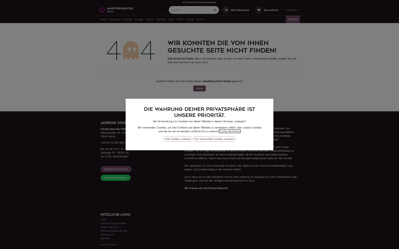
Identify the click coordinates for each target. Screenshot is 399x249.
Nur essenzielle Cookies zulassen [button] (214, 138)
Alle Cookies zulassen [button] (178, 138)
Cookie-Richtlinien (229, 131)
